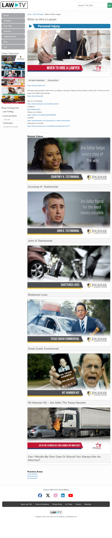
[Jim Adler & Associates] (13, 58)
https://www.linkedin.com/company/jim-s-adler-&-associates (48, 120)
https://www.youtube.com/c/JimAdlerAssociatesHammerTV (48, 126)
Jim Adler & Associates (11, 127)
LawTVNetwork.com (71, 516)
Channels (7, 21)
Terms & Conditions (42, 504)
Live (5, 47)
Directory (7, 31)
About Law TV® (26, 504)
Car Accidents (32, 478)
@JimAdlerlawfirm (34, 109)
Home (6, 15)
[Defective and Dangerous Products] (13, 100)
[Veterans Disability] (13, 91)
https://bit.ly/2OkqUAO (35, 96)
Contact (78, 504)
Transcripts (8, 123)
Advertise (88, 504)
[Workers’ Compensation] (13, 83)
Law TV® (7, 26)
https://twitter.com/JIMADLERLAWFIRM (41, 115)
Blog (5, 42)
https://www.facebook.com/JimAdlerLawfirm (43, 104)
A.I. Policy (68, 504)
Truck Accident (32, 474)
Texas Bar (7, 119)
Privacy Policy (57, 504)
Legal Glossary (10, 36)
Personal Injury (53, 80)
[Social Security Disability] (13, 74)
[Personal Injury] (13, 66)
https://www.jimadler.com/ (36, 85)
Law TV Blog (8, 111)
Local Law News (10, 116)
